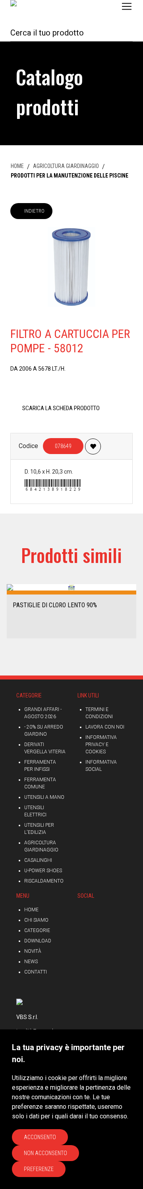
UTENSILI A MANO (44, 797)
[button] (9, 611)
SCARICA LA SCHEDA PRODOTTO (61, 408)
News (31, 961)
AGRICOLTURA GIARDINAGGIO (66, 166)
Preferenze (39, 1169)
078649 (63, 446)
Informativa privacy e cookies (101, 744)
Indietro (34, 211)
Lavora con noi (104, 727)
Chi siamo (36, 920)
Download (37, 941)
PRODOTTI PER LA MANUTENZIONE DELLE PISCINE (69, 175)
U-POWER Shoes (43, 870)
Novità (32, 951)
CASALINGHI (38, 860)
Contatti (35, 972)
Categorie (37, 930)
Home (31, 909)
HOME (17, 166)
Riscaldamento (44, 881)
